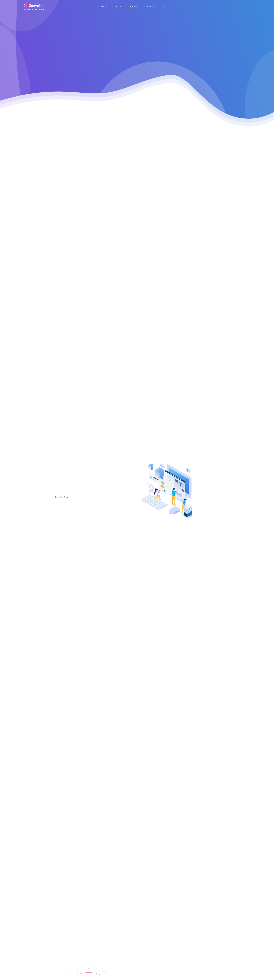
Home (104, 7)
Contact (180, 7)
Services (133, 7)
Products (150, 7)
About (118, 7)
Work (165, 7)
